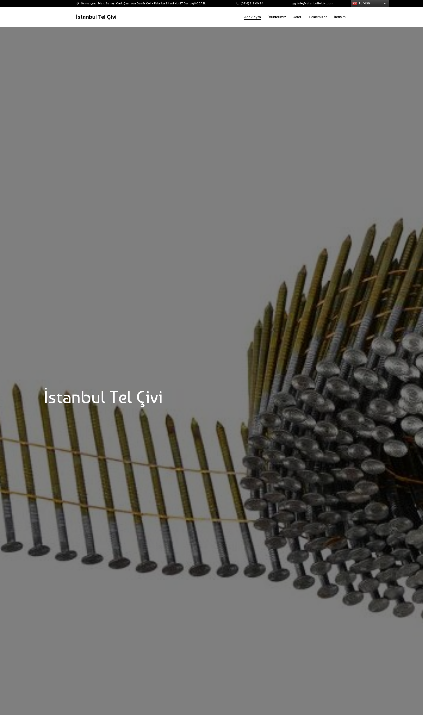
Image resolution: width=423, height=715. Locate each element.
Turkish (364, 3)
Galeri (297, 17)
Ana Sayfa (252, 17)
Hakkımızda (318, 17)
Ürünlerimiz (276, 17)
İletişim (340, 17)
